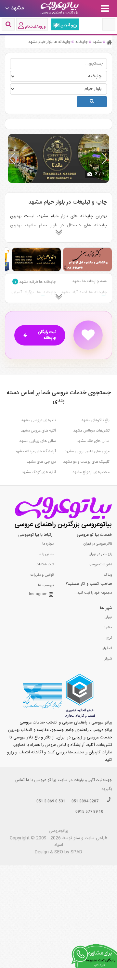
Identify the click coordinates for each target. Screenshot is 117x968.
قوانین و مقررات (42, 575)
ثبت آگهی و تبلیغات (88, 780)
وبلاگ (108, 575)
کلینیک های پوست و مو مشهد (86, 462)
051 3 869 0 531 (50, 801)
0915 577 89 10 (89, 812)
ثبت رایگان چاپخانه (47, 335)
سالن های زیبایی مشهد (37, 441)
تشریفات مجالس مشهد (91, 430)
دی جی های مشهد (41, 462)
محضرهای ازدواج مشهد (91, 472)
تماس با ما (46, 554)
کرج (109, 638)
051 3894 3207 (85, 801)
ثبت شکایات (45, 565)
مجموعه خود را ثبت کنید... (93, 593)
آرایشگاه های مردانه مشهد (35, 451)
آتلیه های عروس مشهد (38, 430)
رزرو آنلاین (68, 25)
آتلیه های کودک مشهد (39, 472)
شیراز (108, 659)
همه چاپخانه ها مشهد (89, 281)
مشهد (108, 628)
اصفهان (107, 648)
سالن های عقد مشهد (93, 441)
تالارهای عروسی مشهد (38, 420)
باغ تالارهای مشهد (95, 420)
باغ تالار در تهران (100, 554)
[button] (104, 158)
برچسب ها (46, 585)
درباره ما (48, 544)
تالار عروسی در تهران (98, 544)
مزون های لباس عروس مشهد (87, 451)
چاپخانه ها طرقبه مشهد (35, 282)
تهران (108, 617)
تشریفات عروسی (100, 565)
